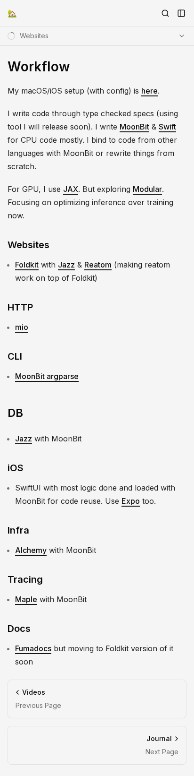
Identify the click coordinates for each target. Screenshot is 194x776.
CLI (15, 356)
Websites (28, 244)
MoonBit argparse (47, 376)
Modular (147, 189)
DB (15, 413)
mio (21, 327)
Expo (130, 501)
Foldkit (27, 264)
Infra (18, 530)
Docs (19, 628)
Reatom (98, 264)
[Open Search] (165, 13)
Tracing (25, 579)
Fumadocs (33, 648)
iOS (16, 468)
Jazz (66, 264)
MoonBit (134, 126)
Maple (26, 599)
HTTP (20, 307)
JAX (70, 189)
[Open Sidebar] (181, 13)
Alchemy (31, 550)
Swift (167, 126)
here (149, 90)
